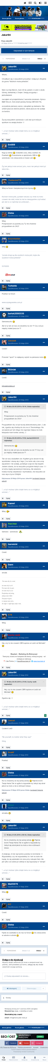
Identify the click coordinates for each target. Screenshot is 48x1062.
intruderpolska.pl (8, 386)
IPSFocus (13, 1047)
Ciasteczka (44, 1047)
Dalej (40, 59)
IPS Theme (4, 1047)
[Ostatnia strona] (45, 58)
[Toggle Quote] (5, 406)
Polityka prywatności (25, 1047)
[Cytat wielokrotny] (3, 139)
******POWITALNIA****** (22, 43)
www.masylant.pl (39, 661)
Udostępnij (12, 988)
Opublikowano (18, 69)
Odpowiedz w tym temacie (24, 51)
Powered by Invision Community (24, 1051)
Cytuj (8, 140)
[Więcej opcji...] (43, 68)
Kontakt (35, 1047)
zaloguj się (31, 964)
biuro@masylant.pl (23, 661)
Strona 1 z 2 (26, 59)
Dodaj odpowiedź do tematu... (18, 976)
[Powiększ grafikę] (14, 153)
